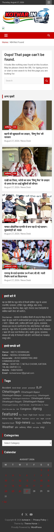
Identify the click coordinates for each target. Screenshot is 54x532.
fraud (25, 415)
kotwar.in (26, 520)
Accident (6, 387)
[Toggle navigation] (6, 35)
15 (41, 480)
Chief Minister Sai (8, 409)
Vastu (38, 423)
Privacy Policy (39, 520)
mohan (48, 415)
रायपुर (42, 427)
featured (10, 414)
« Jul (4, 501)
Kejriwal (41, 415)
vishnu (46, 422)
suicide (48, 419)
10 (6, 480)
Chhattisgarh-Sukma (10, 405)
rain (37, 419)
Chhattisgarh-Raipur (33, 401)
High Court (33, 415)
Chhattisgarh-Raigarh (12, 401)
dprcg (37, 409)
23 (48, 486)
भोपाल (29, 427)
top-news (23, 422)
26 (20, 491)
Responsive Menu (49, 2)
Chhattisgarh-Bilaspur (11, 395)
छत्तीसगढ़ (8, 127)
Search (47, 81)
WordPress (36, 527)
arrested (31, 388)
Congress (25, 408)
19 (20, 486)
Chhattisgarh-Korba (40, 398)
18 (13, 486)
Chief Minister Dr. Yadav (39, 405)
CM (17, 409)
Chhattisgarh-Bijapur (30, 392)
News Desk (26, 141)
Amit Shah (16, 388)
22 (41, 486)
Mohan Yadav (7, 419)
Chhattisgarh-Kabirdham (21, 398)
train (33, 423)
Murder (17, 418)
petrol (32, 419)
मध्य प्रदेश (36, 427)
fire (20, 415)
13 (27, 480)
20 (27, 486)
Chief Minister (24, 405)
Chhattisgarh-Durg (30, 396)
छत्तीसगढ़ (22, 427)
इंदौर (16, 427)
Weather (8, 427)
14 (34, 480)
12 (20, 480)
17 (6, 486)
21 (34, 486)
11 (13, 480)
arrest (24, 388)
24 (6, 491)
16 (48, 480)
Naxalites (25, 419)
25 (13, 491)
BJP (39, 387)
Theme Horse (30, 523)
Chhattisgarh (11, 392)
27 (27, 491)
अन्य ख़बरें (9, 96)
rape (42, 418)
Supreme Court (8, 423)
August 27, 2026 (11, 141)
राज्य (14, 127)
